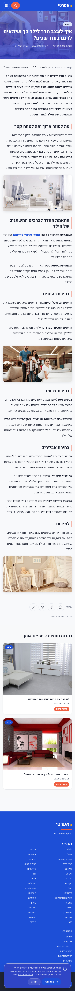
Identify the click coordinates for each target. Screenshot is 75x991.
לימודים (68, 893)
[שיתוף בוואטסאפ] (60, 607)
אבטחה (32, 849)
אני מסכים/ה (51, 982)
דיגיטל (69, 874)
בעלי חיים (67, 864)
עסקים (32, 907)
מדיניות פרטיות (64, 946)
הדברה (69, 878)
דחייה (34, 982)
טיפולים (32, 883)
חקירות (68, 883)
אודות (69, 936)
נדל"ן (33, 903)
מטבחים (32, 893)
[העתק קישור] (33, 607)
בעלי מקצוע (30, 864)
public (69, 849)
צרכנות (68, 917)
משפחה (32, 898)
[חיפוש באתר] (15, 5)
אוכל (70, 854)
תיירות (33, 922)
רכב (70, 922)
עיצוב (67, 24)
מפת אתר (67, 961)
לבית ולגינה (30, 888)
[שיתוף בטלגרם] (42, 607)
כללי (70, 888)
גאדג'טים (31, 869)
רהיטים (32, 917)
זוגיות (33, 878)
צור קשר (68, 941)
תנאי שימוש (66, 951)
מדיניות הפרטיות (25, 974)
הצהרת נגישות (65, 956)
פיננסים (32, 912)
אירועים (32, 854)
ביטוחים (32, 859)
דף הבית (68, 67)
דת (34, 874)
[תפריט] (6, 5)
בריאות (68, 869)
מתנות (69, 903)
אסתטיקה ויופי (65, 859)
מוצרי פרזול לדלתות (26, 235)
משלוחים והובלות (63, 898)
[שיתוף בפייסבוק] (51, 607)
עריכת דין (67, 912)
